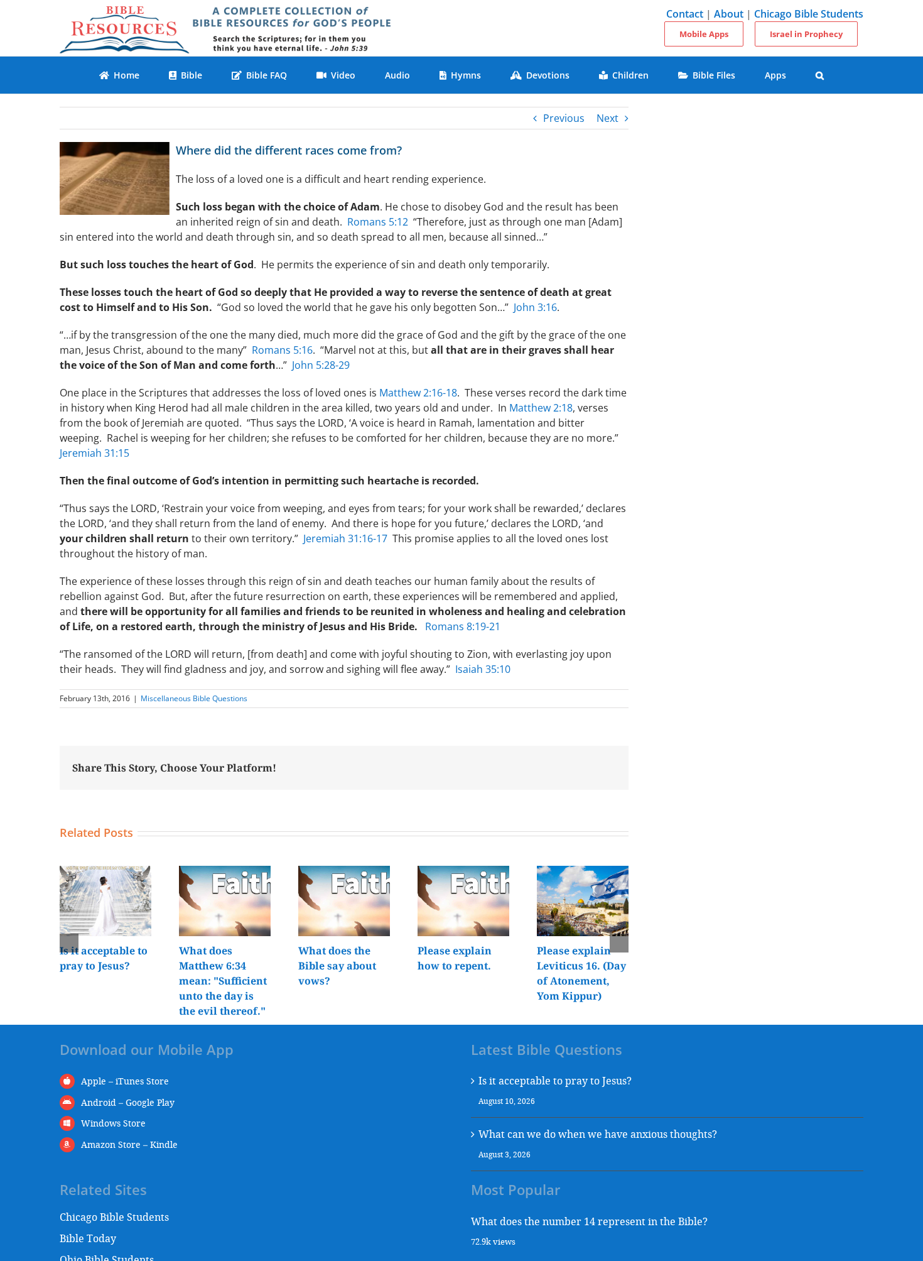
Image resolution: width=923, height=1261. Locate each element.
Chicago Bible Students (808, 14)
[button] (820, 75)
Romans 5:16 (282, 350)
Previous (564, 118)
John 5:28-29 (321, 365)
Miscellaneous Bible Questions (194, 698)
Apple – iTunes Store (125, 1081)
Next (607, 118)
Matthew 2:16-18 (418, 393)
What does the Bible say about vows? (337, 966)
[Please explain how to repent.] (463, 873)
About (728, 14)
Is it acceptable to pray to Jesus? (555, 1080)
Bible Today (88, 1238)
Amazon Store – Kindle (129, 1144)
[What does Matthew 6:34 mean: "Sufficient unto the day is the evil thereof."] (225, 873)
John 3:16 (535, 307)
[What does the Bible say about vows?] (344, 873)
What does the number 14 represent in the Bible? (589, 1221)
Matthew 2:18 (541, 408)
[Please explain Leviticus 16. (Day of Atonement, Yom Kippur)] (583, 873)
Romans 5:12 (377, 222)
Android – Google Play (128, 1102)
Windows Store (113, 1123)
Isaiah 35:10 (482, 669)
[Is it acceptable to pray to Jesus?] (105, 873)
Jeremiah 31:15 (94, 453)
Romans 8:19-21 (462, 626)
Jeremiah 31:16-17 (345, 538)
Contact (684, 14)
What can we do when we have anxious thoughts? (597, 1133)
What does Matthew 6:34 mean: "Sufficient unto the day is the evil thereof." (223, 981)
